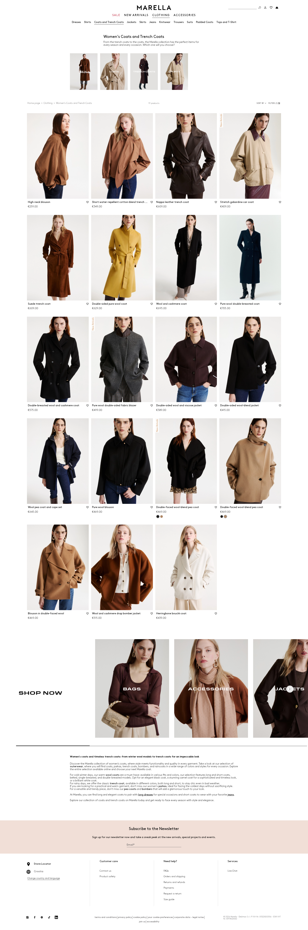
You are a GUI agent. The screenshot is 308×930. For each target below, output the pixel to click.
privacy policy (125, 917)
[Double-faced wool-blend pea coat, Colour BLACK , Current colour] (158, 516)
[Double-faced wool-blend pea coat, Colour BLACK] (221, 516)
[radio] (84, 71)
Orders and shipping (174, 876)
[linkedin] (56, 917)
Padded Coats (204, 22)
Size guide (169, 899)
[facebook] (34, 917)
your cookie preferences (160, 917)
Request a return (172, 894)
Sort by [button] (260, 103)
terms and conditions (105, 917)
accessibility (153, 922)
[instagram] (27, 917)
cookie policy (139, 917)
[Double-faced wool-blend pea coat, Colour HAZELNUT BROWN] (161, 516)
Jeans (152, 22)
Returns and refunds (174, 882)
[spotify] (41, 917)
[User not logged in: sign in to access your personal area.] (265, 7)
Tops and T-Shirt (226, 22)
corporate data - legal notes (189, 917)
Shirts (87, 22)
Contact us (105, 871)
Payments (169, 888)
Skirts (142, 22)
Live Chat (232, 871)
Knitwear (164, 22)
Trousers (179, 22)
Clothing (48, 103)
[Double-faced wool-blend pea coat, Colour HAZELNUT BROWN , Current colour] (225, 516)
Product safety (107, 876)
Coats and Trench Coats (109, 22)
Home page (33, 103)
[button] (274, 103)
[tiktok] (49, 917)
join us (142, 922)
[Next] (289, 689)
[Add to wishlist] (87, 203)
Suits (190, 22)
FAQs (166, 871)
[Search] (259, 7)
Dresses (76, 22)
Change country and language (43, 878)
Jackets (131, 22)
